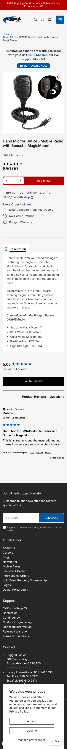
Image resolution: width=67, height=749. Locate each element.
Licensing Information (17, 627)
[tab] (34, 397)
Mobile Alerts (11, 566)
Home (6, 34)
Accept (31, 721)
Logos (7, 585)
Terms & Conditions (16, 636)
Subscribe (51, 517)
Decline (32, 730)
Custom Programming (17, 622)
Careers (8, 552)
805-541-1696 (43, 672)
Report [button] (39, 452)
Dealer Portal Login (15, 589)
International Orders (16, 575)
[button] (33, 164)
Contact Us (10, 613)
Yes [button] (32, 452)
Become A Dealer (14, 571)
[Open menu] (60, 20)
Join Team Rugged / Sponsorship (25, 580)
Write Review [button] (34, 381)
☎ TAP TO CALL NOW (33, 65)
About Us (9, 548)
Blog (6, 557)
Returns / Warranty (15, 631)
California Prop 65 (15, 608)
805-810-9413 (27, 680)
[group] (33, 364)
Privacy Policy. (19, 711)
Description (17, 249)
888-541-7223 (29, 676)
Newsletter (10, 562)
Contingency (11, 617)
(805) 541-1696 (38, 55)
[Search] (35, 20)
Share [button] (48, 452)
